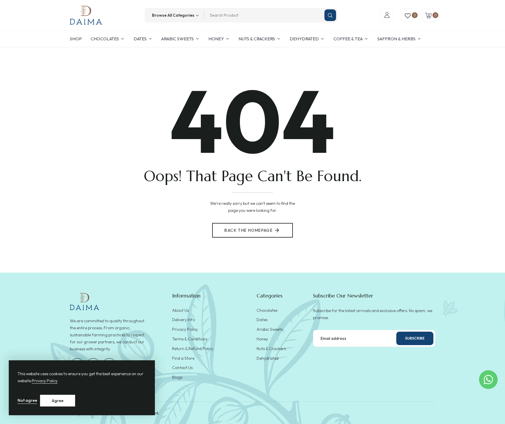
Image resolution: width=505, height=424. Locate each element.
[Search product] (330, 15)
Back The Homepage (248, 230)
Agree (57, 400)
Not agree (27, 400)
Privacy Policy (45, 380)
